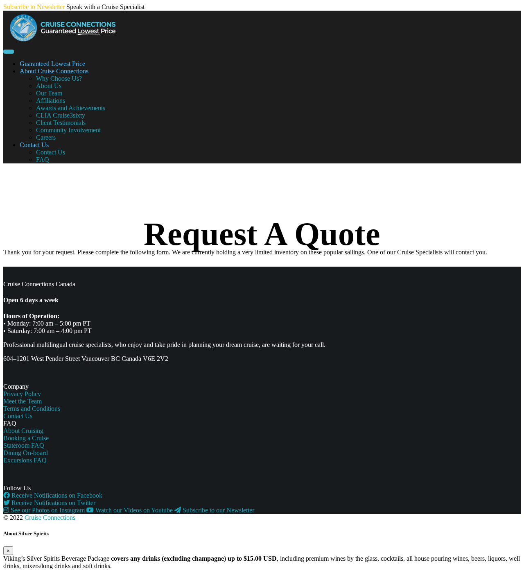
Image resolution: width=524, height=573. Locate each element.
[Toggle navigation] (8, 52)
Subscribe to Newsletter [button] (34, 6)
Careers (46, 137)
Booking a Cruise (26, 438)
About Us (48, 85)
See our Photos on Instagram (47, 510)
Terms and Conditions (31, 408)
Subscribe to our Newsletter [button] (217, 510)
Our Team (49, 93)
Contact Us (34, 144)
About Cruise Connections (54, 71)
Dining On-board (25, 452)
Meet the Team (22, 401)
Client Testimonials (61, 122)
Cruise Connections (50, 517)
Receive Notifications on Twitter (52, 502)
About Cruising (23, 430)
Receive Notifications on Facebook (56, 495)
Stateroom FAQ (23, 445)
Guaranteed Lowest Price (52, 63)
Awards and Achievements (70, 107)
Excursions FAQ (25, 460)
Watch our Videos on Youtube (134, 510)
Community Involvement (68, 130)
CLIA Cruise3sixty (60, 115)
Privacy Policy (22, 393)
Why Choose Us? (59, 78)
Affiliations (50, 100)
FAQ (42, 159)
